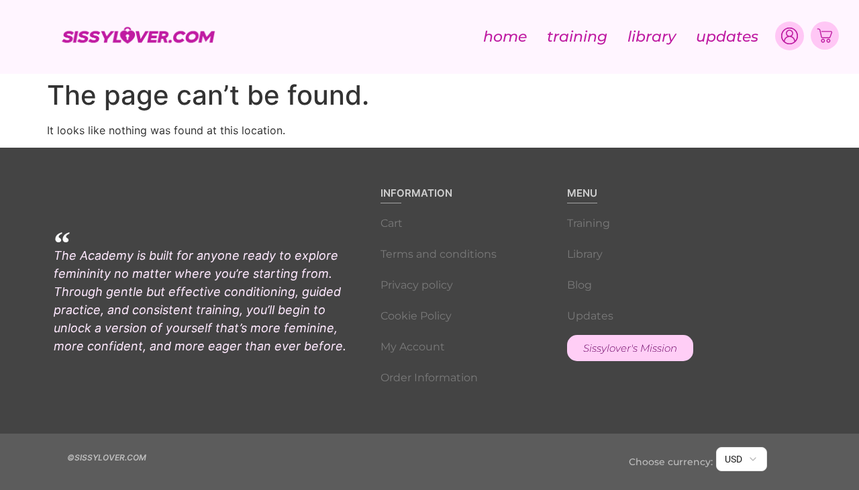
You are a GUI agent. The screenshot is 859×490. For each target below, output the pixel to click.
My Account (413, 346)
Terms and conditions (439, 254)
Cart (392, 223)
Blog (579, 285)
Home (505, 37)
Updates (727, 37)
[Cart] (825, 35)
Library (651, 37)
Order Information (429, 377)
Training (577, 37)
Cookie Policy (416, 315)
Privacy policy (417, 285)
